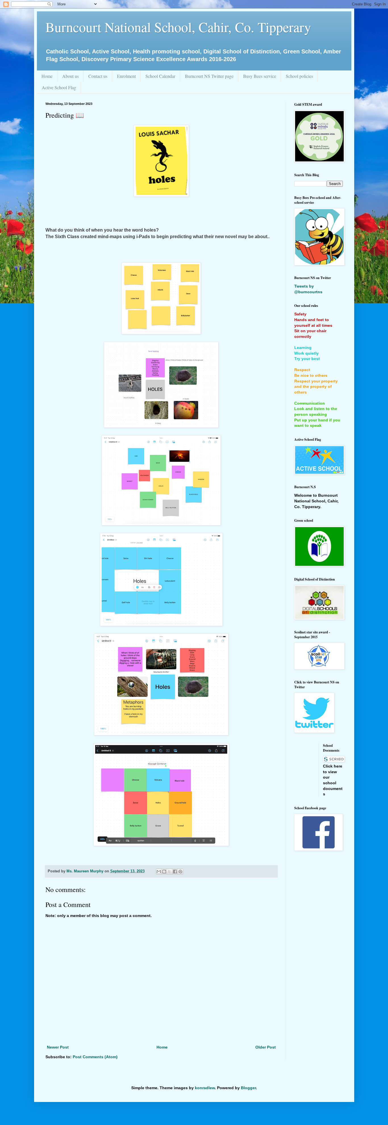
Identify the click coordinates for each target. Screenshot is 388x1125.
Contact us (97, 76)
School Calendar (160, 76)
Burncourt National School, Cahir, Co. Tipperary (178, 27)
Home (47, 76)
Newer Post (58, 1047)
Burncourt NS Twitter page (209, 76)
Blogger (248, 1088)
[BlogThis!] (164, 871)
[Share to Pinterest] (180, 871)
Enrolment (126, 76)
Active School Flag (59, 87)
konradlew (205, 1088)
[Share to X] (169, 871)
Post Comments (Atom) (95, 1057)
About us (70, 76)
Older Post (265, 1047)
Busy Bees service (259, 76)
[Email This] (159, 871)
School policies (299, 76)
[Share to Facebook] (175, 871)
